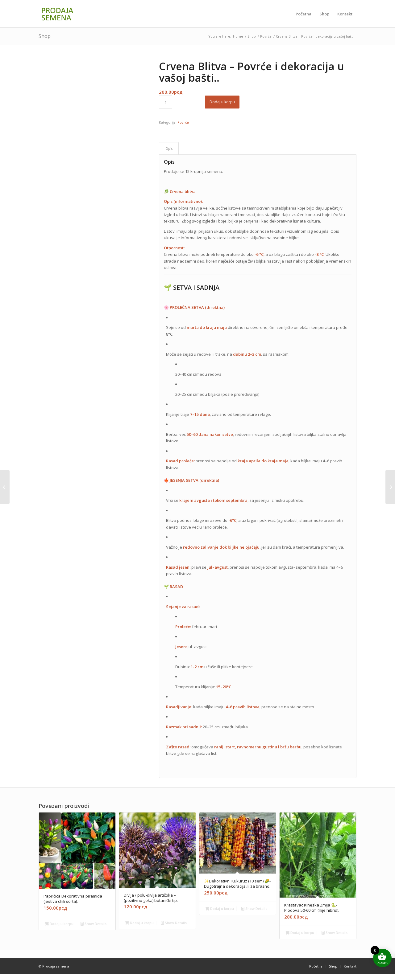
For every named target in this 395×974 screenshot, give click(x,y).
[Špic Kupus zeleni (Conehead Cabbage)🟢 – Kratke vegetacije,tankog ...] (5, 487)
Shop (45, 36)
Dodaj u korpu (222, 101)
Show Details (95, 923)
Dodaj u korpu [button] (61, 923)
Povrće (183, 122)
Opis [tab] (169, 148)
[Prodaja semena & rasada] (68, 13)
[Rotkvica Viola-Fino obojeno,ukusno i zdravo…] (390, 487)
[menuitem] (303, 13)
